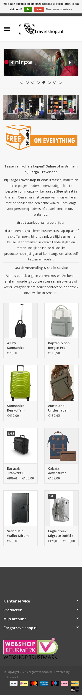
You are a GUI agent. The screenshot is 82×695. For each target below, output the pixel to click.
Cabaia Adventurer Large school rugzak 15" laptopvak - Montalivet (58, 470)
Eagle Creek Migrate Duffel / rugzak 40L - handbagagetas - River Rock (61, 533)
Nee (39, 9)
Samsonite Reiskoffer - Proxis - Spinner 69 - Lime (19, 408)
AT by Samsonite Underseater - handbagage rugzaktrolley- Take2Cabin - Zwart (18, 345)
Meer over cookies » (59, 9)
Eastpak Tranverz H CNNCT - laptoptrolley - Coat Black (19, 470)
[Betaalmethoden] (13, 683)
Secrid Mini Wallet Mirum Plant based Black (18, 533)
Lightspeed (10, 677)
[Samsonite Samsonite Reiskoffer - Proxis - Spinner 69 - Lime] (20, 383)
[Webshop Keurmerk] (41, 648)
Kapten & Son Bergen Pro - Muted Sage (59, 345)
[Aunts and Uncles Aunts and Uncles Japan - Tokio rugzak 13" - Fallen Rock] (61, 383)
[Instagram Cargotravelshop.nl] (45, 580)
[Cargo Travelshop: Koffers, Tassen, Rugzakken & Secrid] (48, 28)
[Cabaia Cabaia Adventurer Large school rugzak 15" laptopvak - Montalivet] (61, 445)
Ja (28, 9)
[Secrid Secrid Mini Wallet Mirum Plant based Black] (20, 508)
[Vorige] (12, 63)
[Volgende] (70, 63)
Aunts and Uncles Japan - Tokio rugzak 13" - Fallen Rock (61, 408)
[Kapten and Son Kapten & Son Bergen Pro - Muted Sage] (61, 320)
